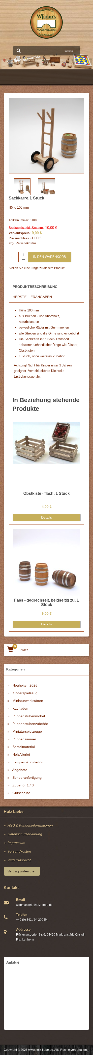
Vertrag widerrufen (21, 871)
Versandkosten (26, 243)
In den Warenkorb (49, 257)
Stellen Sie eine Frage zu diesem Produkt (36, 268)
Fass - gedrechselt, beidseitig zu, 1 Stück (46, 602)
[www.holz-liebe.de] (46, 22)
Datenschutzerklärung (25, 834)
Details (46, 517)
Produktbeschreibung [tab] (35, 287)
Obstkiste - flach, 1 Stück (46, 493)
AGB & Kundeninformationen (30, 825)
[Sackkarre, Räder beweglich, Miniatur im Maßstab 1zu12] (46, 135)
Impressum (16, 843)
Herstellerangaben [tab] (32, 297)
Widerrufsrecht (19, 860)
